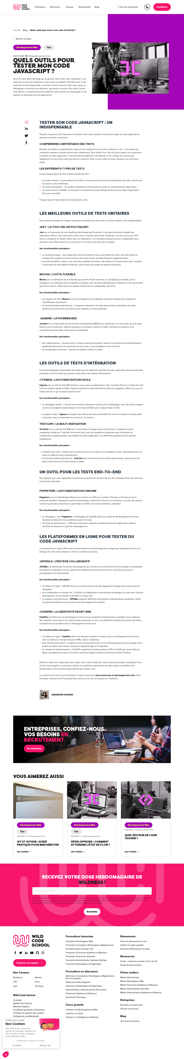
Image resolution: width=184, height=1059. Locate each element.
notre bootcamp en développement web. (115, 675)
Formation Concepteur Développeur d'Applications (90, 945)
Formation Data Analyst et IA (79, 949)
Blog (97, 7)
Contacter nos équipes (27, 963)
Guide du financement (130, 965)
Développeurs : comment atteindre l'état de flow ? (90, 783)
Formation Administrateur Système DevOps (86, 960)
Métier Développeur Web (132, 981)
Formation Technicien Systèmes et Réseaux (86, 952)
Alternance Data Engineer (78, 982)
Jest (41, 232)
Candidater (162, 7)
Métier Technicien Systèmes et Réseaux (139, 985)
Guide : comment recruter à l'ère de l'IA (138, 961)
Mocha (42, 279)
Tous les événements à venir (133, 941)
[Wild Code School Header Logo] (21, 7)
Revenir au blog (23, 38)
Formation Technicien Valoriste (80, 956)
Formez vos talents (129, 1009)
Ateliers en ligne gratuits (131, 945)
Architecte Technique (76, 997)
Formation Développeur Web (79, 941)
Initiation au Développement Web (82, 1009)
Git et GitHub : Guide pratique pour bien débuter (36, 783)
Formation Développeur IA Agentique (83, 964)
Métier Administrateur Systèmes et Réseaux (141, 992)
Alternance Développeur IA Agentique (84, 986)
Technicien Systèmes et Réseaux (81, 993)
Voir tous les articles (129, 1021)
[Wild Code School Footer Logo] (31, 941)
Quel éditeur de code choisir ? (135, 783)
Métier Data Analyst (129, 977)
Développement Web (27, 47)
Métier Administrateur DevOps (134, 989)
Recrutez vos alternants (131, 1005)
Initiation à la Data (74, 1013)
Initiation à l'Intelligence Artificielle (82, 1017)
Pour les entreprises (128, 7)
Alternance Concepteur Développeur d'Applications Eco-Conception (90, 977)
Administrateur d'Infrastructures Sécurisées (86, 990)
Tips (49, 47)
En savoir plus (34, 748)
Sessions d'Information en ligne (135, 949)
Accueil (16, 30)
